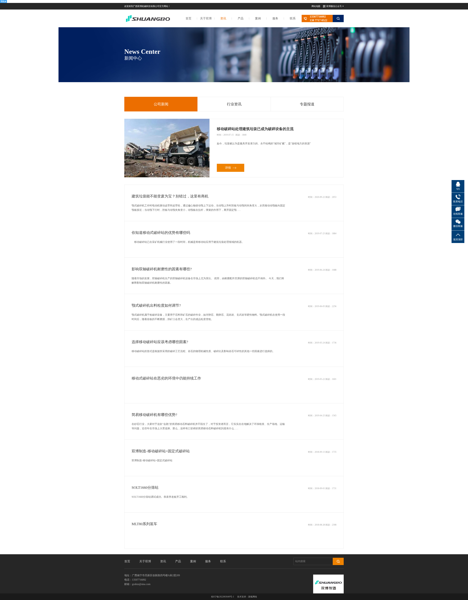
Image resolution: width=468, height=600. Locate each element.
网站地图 (316, 6)
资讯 (223, 18)
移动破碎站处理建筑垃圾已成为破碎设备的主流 (255, 129)
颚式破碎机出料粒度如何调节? (156, 305)
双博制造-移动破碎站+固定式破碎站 (161, 451)
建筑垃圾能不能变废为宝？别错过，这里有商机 (170, 196)
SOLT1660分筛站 (145, 487)
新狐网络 (252, 596)
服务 (275, 18)
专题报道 (307, 104)
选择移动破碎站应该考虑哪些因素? (160, 342)
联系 (293, 18)
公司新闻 (161, 104)
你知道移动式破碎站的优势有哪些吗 (161, 233)
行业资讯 (234, 104)
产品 (241, 18)
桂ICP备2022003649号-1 (222, 596)
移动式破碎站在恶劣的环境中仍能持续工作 (166, 378)
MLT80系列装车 (144, 524)
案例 (258, 18)
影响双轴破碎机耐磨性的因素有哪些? (162, 269)
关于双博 (206, 18)
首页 (188, 18)
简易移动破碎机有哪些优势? (154, 415)
